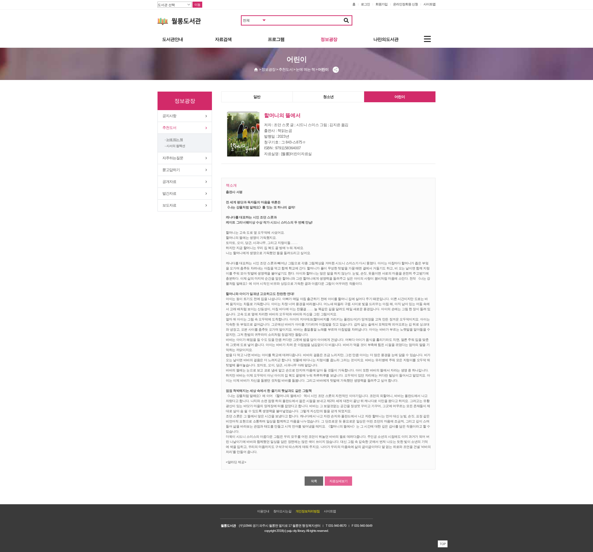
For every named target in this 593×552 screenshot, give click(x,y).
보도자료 (169, 205)
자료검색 (223, 39)
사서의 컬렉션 (175, 146)
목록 (314, 481)
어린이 (399, 97)
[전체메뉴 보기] (427, 39)
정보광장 (329, 39)
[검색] (346, 20)
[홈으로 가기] (256, 69)
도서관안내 (172, 39)
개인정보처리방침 (308, 511)
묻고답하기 (171, 170)
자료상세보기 (338, 481)
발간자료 (169, 193)
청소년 (328, 97)
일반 (256, 97)
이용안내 (263, 511)
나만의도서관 (385, 39)
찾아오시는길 (282, 511)
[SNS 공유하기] (336, 70)
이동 (197, 4)
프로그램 (276, 39)
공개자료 (169, 182)
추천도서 (169, 128)
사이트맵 (429, 4)
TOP (443, 544)
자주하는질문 (172, 158)
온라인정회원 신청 (405, 4)
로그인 (365, 4)
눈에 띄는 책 (174, 139)
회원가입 (381, 4)
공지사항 (169, 116)
